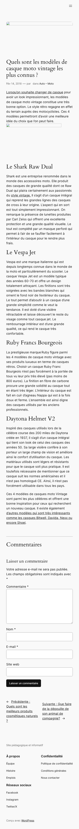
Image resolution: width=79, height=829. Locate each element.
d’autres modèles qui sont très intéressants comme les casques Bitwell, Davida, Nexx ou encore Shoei (39, 517)
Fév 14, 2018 (14, 83)
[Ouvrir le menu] (70, 6)
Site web (12, 664)
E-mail (12, 647)
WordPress (27, 820)
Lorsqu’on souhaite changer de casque (34, 92)
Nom (11, 629)
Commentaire (17, 586)
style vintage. (21, 195)
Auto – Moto (46, 83)
